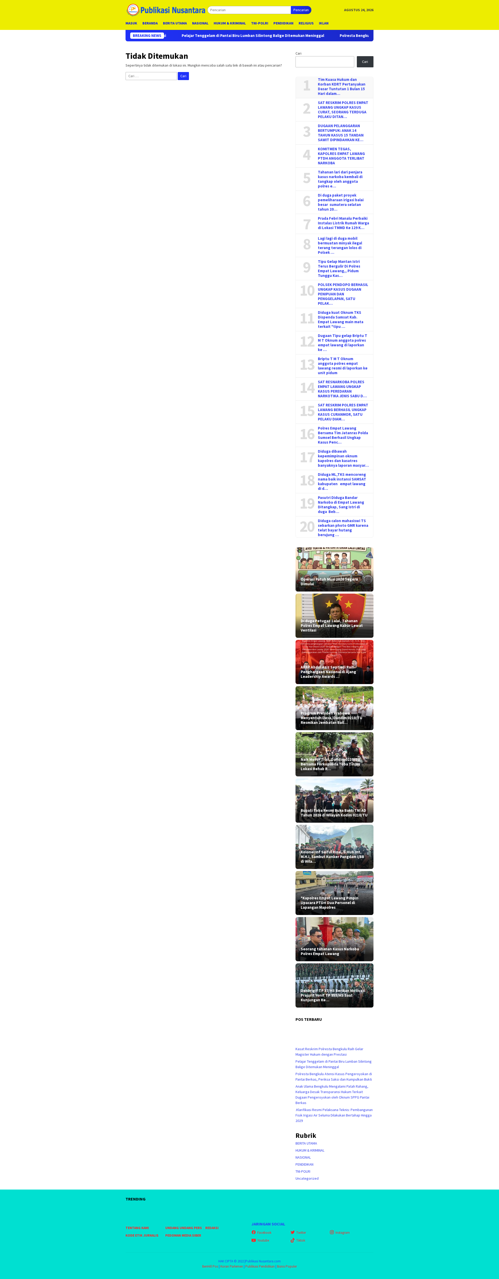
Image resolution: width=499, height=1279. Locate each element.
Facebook (264, 1232)
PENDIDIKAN (304, 1164)
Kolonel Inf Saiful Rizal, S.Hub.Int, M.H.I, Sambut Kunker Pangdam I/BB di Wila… (332, 857)
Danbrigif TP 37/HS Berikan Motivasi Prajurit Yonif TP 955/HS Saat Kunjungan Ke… (333, 995)
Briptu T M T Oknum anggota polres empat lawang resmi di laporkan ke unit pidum (342, 365)
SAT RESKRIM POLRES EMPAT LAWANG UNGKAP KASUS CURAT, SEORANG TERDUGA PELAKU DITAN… (343, 109)
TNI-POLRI (303, 1171)
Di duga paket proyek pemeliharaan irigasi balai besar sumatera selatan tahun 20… (341, 202)
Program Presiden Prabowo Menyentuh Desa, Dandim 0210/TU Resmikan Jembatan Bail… (331, 718)
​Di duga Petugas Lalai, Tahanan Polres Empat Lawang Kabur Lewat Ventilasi (332, 626)
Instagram (343, 1232)
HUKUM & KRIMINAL (310, 1150)
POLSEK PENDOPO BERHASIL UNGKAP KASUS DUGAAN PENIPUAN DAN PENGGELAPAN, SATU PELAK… (343, 294)
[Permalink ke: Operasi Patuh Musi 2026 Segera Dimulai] (334, 569)
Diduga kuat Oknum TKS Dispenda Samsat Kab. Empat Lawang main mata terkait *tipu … (340, 319)
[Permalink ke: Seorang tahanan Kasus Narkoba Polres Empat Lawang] (334, 939)
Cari (298, 53)
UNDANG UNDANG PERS (183, 1228)
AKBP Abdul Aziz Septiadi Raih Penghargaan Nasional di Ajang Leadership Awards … (328, 672)
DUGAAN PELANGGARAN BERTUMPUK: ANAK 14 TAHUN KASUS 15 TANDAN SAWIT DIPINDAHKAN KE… (341, 133)
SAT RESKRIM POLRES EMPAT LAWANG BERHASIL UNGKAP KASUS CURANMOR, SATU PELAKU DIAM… (343, 412)
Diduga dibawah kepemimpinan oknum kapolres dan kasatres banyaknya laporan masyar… (343, 458)
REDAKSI (212, 1228)
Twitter (301, 1232)
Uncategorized (307, 1178)
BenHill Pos (210, 1266)
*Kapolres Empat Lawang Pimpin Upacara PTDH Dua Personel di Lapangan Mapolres (329, 903)
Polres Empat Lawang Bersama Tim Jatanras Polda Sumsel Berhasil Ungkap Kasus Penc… (343, 435)
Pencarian (301, 10)
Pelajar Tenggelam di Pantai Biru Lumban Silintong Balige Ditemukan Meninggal (202, 35)
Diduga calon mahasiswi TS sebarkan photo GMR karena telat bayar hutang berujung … (343, 527)
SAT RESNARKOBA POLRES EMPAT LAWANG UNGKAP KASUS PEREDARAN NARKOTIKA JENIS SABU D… (342, 389)
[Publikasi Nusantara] (166, 9)
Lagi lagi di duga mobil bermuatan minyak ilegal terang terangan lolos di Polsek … (340, 245)
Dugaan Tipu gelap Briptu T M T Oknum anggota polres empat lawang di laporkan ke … (342, 342)
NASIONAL (303, 1157)
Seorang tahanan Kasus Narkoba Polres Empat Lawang (330, 951)
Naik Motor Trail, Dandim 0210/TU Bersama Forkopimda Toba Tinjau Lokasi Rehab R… (330, 764)
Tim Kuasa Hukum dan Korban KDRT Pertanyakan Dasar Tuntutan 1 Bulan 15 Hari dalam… (341, 86)
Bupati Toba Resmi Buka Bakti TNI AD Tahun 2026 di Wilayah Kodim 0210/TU (334, 812)
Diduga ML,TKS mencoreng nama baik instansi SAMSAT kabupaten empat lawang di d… (342, 481)
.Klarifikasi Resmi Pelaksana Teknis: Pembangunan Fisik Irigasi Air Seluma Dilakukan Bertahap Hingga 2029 (334, 1115)
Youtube (263, 1240)
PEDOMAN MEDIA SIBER (183, 1235)
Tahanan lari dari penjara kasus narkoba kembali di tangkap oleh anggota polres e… (340, 179)
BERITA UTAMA (306, 1143)
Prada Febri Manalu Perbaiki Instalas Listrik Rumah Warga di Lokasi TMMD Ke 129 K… (343, 223)
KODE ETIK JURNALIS (142, 1235)
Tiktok (300, 1240)
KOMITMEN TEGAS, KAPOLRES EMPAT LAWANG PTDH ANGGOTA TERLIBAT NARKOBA (341, 156)
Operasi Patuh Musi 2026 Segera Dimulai (329, 581)
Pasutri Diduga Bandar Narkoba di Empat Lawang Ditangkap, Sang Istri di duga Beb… (341, 504)
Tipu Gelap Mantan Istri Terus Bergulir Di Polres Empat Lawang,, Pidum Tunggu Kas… (339, 268)
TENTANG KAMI (137, 1228)
